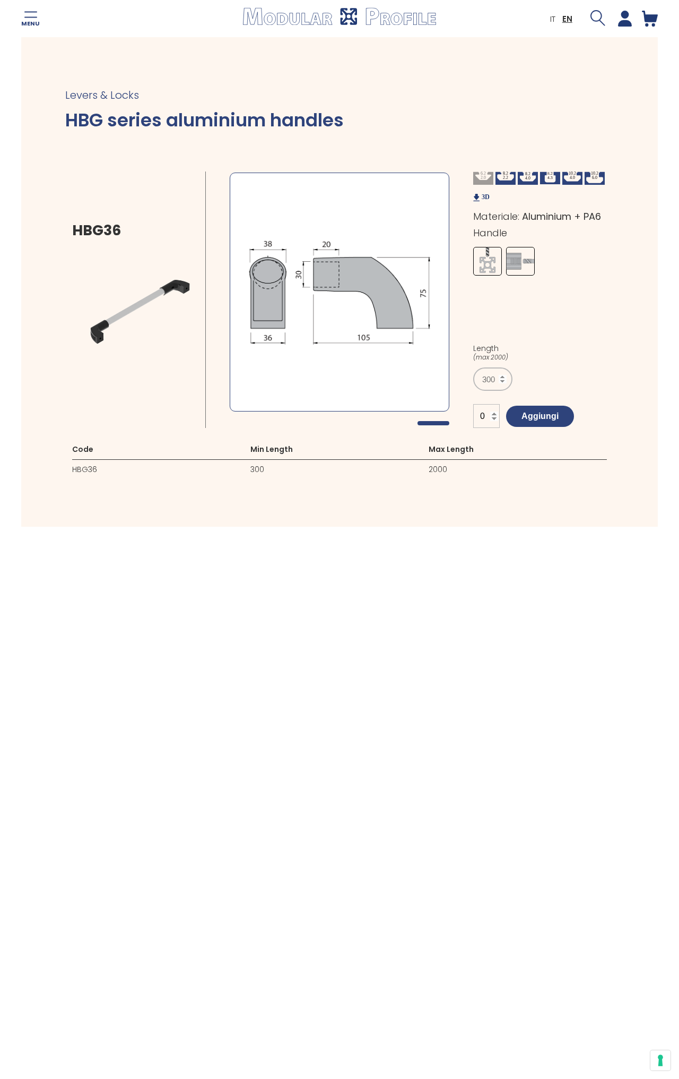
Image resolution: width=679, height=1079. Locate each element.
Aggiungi (540, 416)
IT (552, 19)
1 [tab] (433, 423)
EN (567, 19)
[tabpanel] (339, 292)
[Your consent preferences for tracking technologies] (660, 1060)
